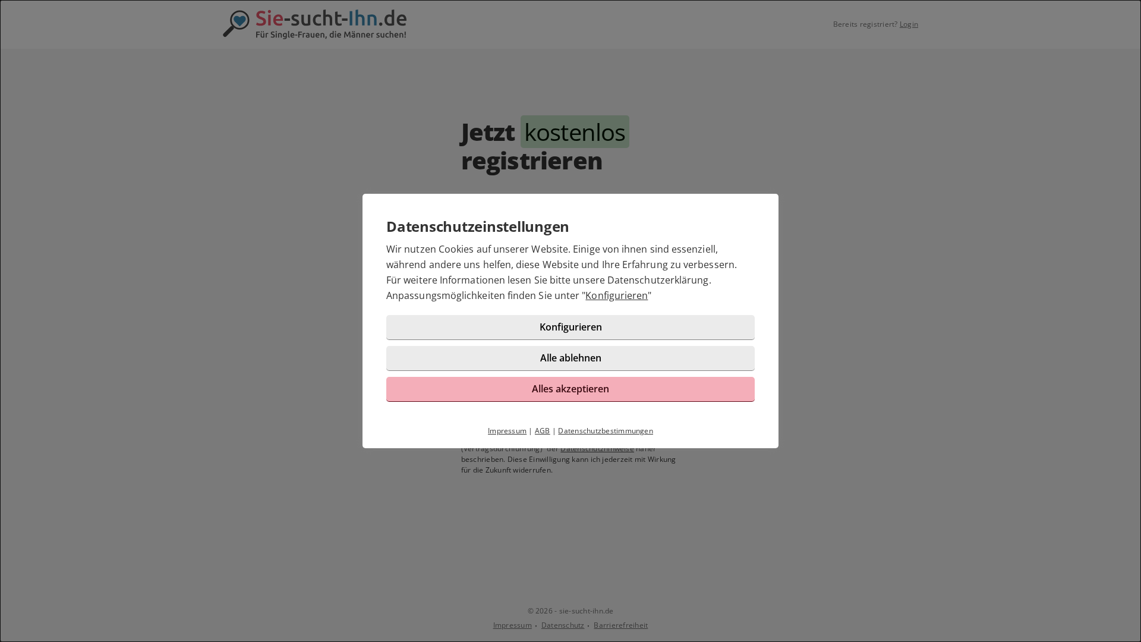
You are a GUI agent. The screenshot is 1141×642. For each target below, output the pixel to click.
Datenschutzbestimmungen (605, 431)
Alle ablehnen (570, 357)
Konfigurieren (616, 295)
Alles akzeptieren (570, 388)
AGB (542, 431)
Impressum (507, 431)
